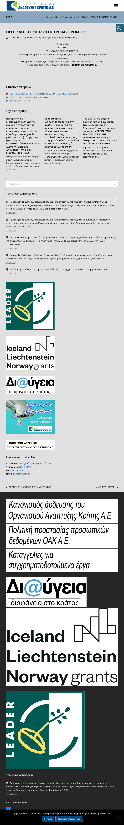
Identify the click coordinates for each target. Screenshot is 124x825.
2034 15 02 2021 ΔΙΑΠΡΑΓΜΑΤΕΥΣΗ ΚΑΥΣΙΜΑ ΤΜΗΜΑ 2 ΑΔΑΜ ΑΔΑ (41, 93)
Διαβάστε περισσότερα (69, 819)
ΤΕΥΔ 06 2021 (16, 100)
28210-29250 (18, 470)
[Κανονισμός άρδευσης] (62, 521)
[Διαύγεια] (46, 606)
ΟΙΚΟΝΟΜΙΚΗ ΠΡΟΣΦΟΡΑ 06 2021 (26, 97)
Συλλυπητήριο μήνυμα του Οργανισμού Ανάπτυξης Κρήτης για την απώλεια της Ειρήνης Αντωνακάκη (59, 269)
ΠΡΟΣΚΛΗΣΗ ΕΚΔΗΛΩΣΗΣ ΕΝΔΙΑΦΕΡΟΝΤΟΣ (28, 487)
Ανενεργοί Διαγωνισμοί (52, 37)
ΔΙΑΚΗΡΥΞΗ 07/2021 (105, 487)
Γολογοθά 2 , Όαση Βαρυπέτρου (35, 463)
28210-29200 (25, 466)
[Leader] (45, 768)
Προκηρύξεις (70, 37)
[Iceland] (62, 685)
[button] (116, 5)
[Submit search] (115, 184)
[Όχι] (120, 817)
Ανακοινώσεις (33, 37)
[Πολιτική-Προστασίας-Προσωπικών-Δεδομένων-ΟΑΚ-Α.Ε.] (62, 546)
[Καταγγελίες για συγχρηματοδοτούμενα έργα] (62, 571)
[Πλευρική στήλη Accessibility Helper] (120, 28)
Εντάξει (48, 819)
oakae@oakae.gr (21, 473)
